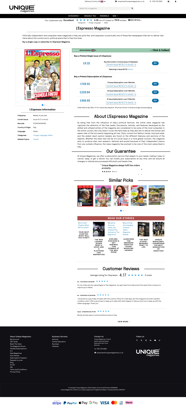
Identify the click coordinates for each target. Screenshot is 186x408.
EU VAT (12, 365)
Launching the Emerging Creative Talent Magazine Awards (128, 244)
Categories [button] (73, 16)
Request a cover (16, 360)
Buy (155, 63)
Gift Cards (14, 342)
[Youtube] (155, 340)
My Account (14, 339)
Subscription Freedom (18, 358)
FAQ (11, 367)
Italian (50, 135)
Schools (55, 339)
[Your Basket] (168, 1)
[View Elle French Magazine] (121, 195)
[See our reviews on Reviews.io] (93, 20)
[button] (176, 1)
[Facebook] (137, 340)
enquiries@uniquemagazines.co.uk (109, 353)
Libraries (55, 346)
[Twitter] (141, 340)
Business (55, 344)
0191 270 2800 (101, 349)
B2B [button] (114, 16)
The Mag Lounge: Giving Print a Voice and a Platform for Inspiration (99, 247)
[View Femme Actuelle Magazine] (139, 195)
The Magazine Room (17, 346)
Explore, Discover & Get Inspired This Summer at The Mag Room (113, 245)
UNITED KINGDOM (85, 50)
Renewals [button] (104, 16)
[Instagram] (146, 340)
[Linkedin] (150, 340)
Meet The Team (16, 344)
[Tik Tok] (160, 340)
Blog (11, 362)
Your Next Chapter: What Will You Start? (84, 235)
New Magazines (16, 353)
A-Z (11, 351)
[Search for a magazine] (132, 8)
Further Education (59, 342)
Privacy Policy (15, 372)
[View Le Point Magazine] (85, 196)
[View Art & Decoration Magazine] (157, 195)
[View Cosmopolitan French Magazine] (103, 196)
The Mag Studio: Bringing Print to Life (143, 243)
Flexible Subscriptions (18, 349)
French (36, 139)
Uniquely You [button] (90, 16)
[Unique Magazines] (156, 353)
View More (123, 322)
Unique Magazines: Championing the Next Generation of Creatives (159, 245)
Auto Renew (14, 356)
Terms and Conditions (18, 369)
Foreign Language (40, 135)
